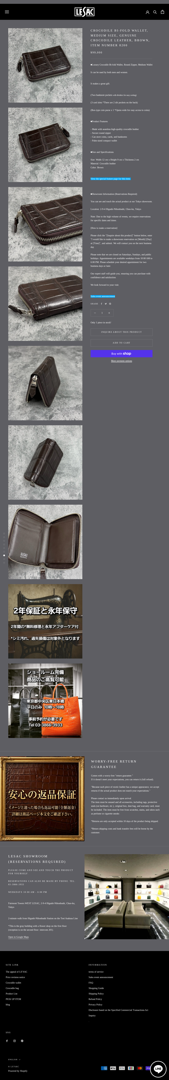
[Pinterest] (110, 304)
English (12, 1059)
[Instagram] (14, 1041)
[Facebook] (101, 304)
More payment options (121, 361)
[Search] (155, 12)
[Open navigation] (7, 11)
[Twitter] (106, 304)
